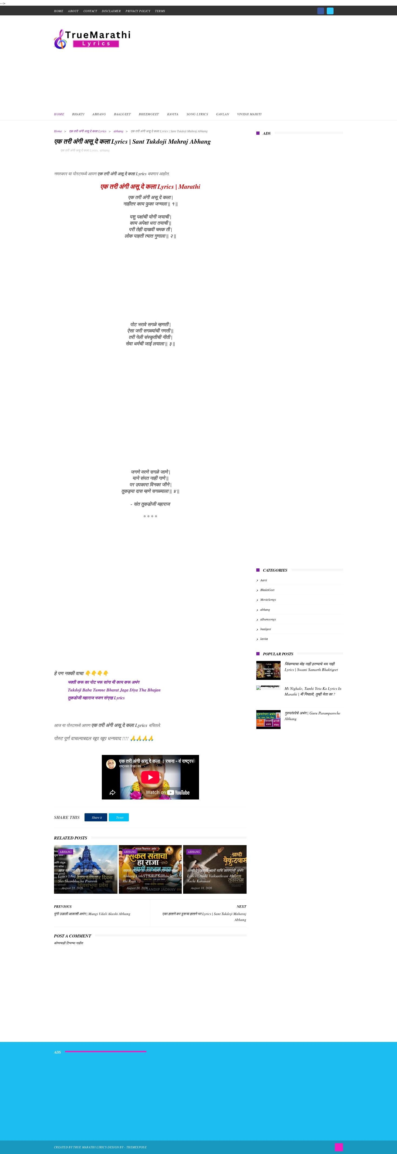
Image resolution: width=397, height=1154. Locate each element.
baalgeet (265, 629)
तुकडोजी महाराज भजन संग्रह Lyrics (96, 698)
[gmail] (339, 9)
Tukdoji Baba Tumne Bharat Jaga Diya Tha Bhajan (114, 690)
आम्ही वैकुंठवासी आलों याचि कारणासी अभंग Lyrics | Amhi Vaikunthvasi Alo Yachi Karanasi (215, 875)
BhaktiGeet (267, 590)
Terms (160, 11)
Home (59, 114)
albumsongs (268, 619)
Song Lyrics (197, 114)
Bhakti (78, 114)
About (73, 11)
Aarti (263, 580)
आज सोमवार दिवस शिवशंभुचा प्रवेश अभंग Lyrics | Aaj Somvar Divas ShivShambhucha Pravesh (85, 875)
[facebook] (320, 11)
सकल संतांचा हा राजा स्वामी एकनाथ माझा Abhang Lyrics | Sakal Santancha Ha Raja (150, 875)
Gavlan (222, 114)
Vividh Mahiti (249, 114)
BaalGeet (122, 114)
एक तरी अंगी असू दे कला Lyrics (87, 131)
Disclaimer (111, 11)
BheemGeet (149, 114)
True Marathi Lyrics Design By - (99, 1147)
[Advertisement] (244, 61)
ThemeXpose (136, 1147)
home (58, 11)
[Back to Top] (339, 1147)
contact (90, 11)
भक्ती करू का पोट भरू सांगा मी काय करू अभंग (103, 682)
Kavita (173, 114)
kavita (264, 638)
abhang (118, 131)
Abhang (99, 114)
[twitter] (330, 11)
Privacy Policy (138, 11)
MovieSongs (268, 599)
